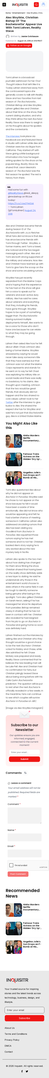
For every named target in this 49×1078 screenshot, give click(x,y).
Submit (24, 759)
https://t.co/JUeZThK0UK (21, 203)
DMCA (8, 1045)
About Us (10, 1028)
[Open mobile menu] (4, 4)
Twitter (9, 402)
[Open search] (36, 4)
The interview (13, 136)
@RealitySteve (16, 193)
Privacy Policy (12, 1040)
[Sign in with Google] (43, 4)
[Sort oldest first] (25, 773)
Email (11, 846)
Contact (9, 1051)
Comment (14, 804)
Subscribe (24, 1018)
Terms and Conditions (16, 1034)
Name (12, 830)
